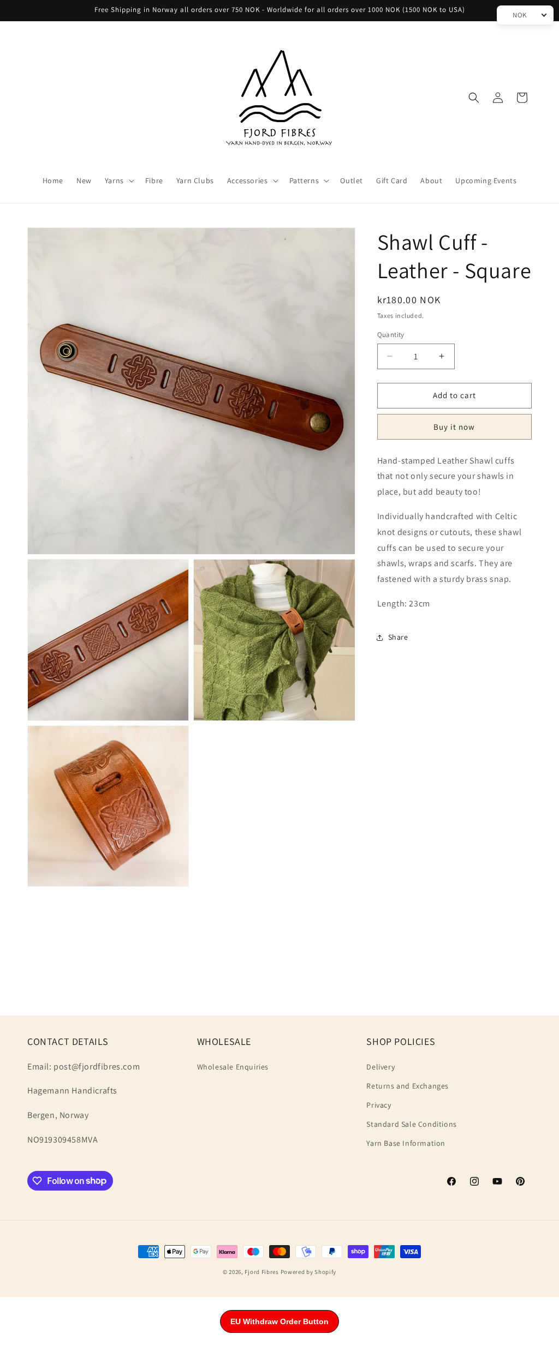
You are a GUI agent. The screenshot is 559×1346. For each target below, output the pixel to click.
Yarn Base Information (405, 1143)
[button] (118, 180)
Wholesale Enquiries (233, 1067)
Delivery (380, 1067)
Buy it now (454, 427)
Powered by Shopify (309, 1272)
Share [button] (398, 637)
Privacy (378, 1105)
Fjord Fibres (261, 1272)
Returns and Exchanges (407, 1086)
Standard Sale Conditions (411, 1124)
